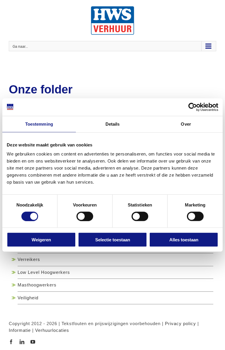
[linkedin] (22, 341)
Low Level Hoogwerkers (44, 272)
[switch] (84, 216)
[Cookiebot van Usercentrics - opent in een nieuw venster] (192, 107)
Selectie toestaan (112, 239)
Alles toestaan (183, 239)
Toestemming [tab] (39, 123)
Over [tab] (186, 123)
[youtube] (32, 341)
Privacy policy (180, 323)
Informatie (20, 330)
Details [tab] (112, 123)
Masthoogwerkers (37, 284)
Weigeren (41, 239)
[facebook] (11, 341)
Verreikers (29, 259)
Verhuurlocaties (52, 330)
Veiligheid (28, 297)
